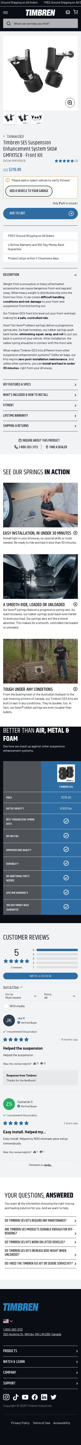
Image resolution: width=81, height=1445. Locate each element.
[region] (40, 841)
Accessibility (61, 1423)
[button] (66, 160)
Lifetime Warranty (15, 415)
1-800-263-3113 (13, 1329)
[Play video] (75, 533)
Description (11, 275)
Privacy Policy (20, 1423)
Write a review (41, 976)
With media (17, 1006)
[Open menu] (9, 12)
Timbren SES (15, 136)
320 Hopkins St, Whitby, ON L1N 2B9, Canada (32, 1334)
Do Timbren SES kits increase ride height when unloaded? (35, 1253)
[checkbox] (21, 1006)
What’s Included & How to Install (25, 395)
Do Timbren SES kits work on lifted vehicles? (35, 1242)
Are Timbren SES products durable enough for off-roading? (39, 1231)
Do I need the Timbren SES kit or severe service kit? (39, 1263)
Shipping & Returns (16, 426)
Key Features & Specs (17, 384)
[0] (75, 12)
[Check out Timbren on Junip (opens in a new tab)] (47, 1165)
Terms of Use (41, 1423)
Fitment (8, 405)
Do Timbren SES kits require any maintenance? (36, 1220)
